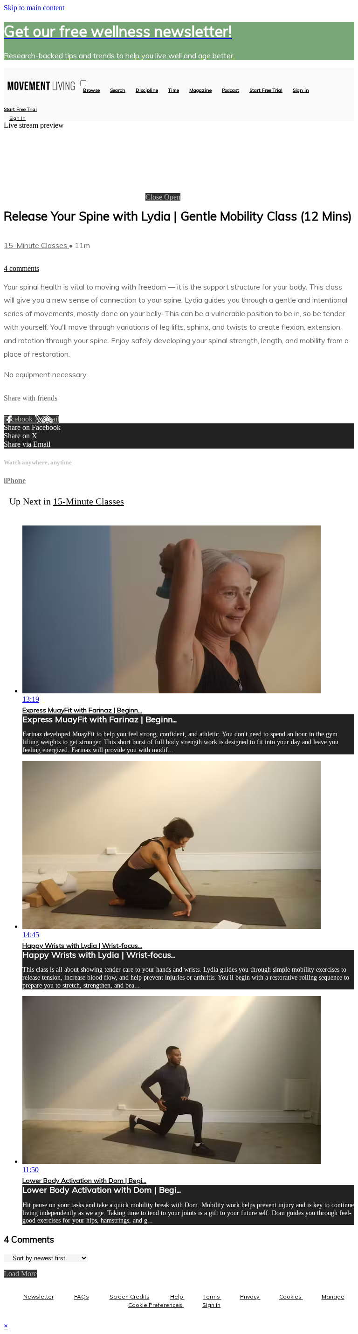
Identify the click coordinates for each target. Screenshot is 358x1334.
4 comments (21, 268)
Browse (91, 90)
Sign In (17, 118)
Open (172, 197)
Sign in (301, 90)
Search (117, 90)
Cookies (291, 1296)
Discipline (147, 90)
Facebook (19, 419)
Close (154, 197)
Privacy (250, 1296)
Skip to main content (34, 8)
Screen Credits (130, 1296)
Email (50, 419)
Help (177, 1296)
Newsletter (38, 1296)
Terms (212, 1296)
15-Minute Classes (36, 245)
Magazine (200, 90)
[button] (83, 83)
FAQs (81, 1296)
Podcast (230, 90)
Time (173, 90)
